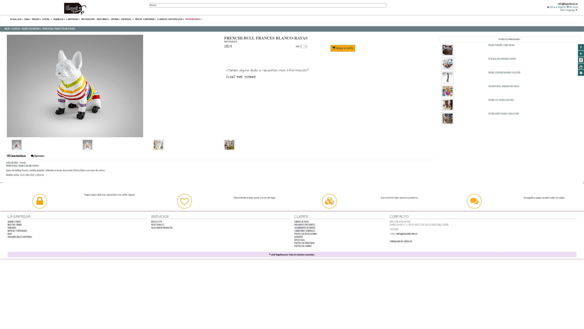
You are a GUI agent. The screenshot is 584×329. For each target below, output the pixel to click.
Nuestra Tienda (15, 225)
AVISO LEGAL (299, 240)
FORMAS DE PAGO (301, 222)
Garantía (298, 237)
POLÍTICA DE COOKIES (303, 246)
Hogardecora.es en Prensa (20, 237)
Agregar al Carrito (344, 48)
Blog (10, 234)
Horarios (12, 228)
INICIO (7, 29)
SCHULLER (15, 29)
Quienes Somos (14, 222)
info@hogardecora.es (407, 234)
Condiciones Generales (304, 231)
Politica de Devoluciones (305, 234)
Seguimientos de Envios (304, 228)
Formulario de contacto (401, 241)
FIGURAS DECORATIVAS (31, 29)
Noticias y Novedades (17, 231)
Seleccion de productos (162, 228)
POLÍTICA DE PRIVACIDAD (304, 243)
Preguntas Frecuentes (304, 225)
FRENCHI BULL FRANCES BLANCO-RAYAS (59, 29)
